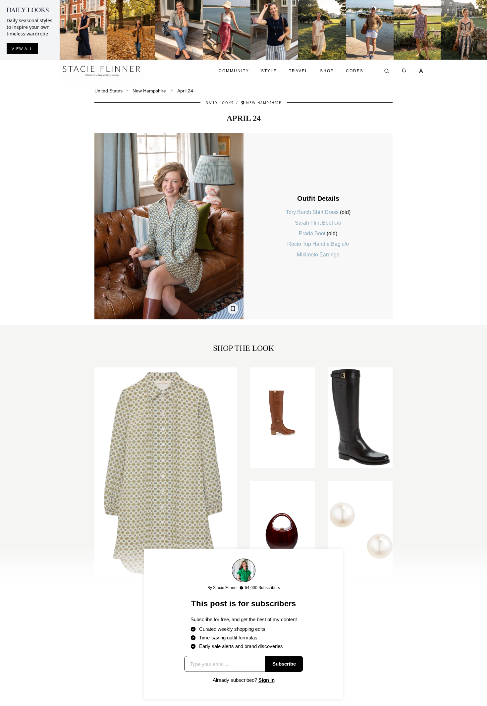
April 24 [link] (185, 90)
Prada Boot (313, 233)
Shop (327, 71)
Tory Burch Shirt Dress (313, 212)
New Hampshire (149, 90)
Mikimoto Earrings (318, 254)
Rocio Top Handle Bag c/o (318, 244)
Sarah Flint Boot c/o (318, 223)
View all (22, 49)
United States (108, 90)
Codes (354, 71)
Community (234, 71)
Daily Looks (220, 102)
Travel (298, 71)
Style (269, 71)
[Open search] (387, 71)
